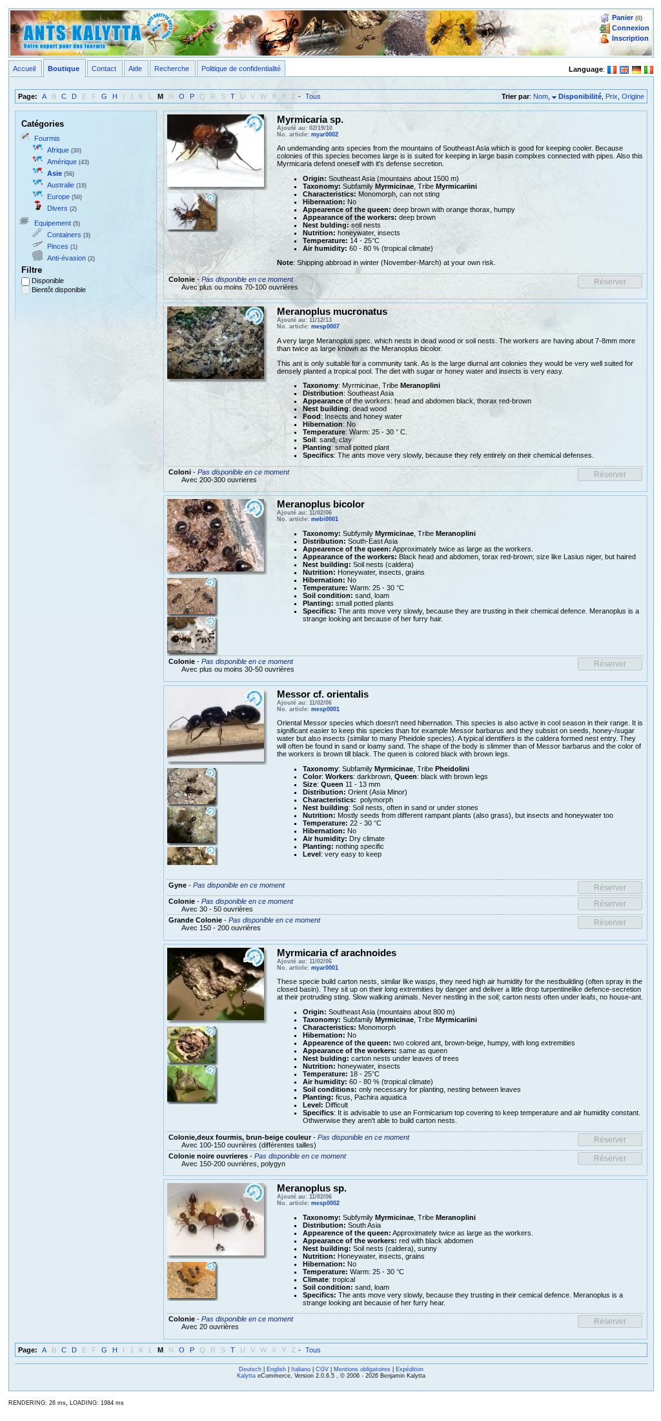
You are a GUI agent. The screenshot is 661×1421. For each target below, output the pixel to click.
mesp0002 (325, 1203)
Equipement (52, 223)
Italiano (300, 1369)
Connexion (630, 28)
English (276, 1369)
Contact (104, 68)
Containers (64, 235)
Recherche (171, 68)
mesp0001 (325, 709)
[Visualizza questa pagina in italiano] (649, 68)
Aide (135, 68)
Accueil (24, 68)
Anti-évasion (66, 258)
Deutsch (250, 1369)
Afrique (58, 150)
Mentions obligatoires (362, 1369)
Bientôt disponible (59, 290)
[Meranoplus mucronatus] (215, 342)
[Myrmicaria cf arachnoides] (215, 983)
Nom (540, 96)
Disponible (48, 280)
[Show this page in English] (624, 68)
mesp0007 (325, 326)
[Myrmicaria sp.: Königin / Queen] (215, 149)
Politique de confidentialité (241, 68)
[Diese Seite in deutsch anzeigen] (636, 68)
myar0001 (324, 968)
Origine (633, 96)
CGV (322, 1369)
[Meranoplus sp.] (215, 1219)
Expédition (409, 1369)
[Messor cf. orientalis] (215, 725)
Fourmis (47, 138)
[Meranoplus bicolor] (215, 535)
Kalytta (246, 1376)
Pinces (57, 246)
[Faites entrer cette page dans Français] (612, 68)
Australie (60, 185)
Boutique (63, 68)
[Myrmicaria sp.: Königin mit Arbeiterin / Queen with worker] (191, 210)
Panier (622, 17)
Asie (54, 173)
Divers (57, 208)
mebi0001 (324, 519)
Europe (58, 196)
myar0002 (324, 134)
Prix (611, 96)
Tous (313, 96)
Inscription (630, 38)
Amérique (62, 162)
